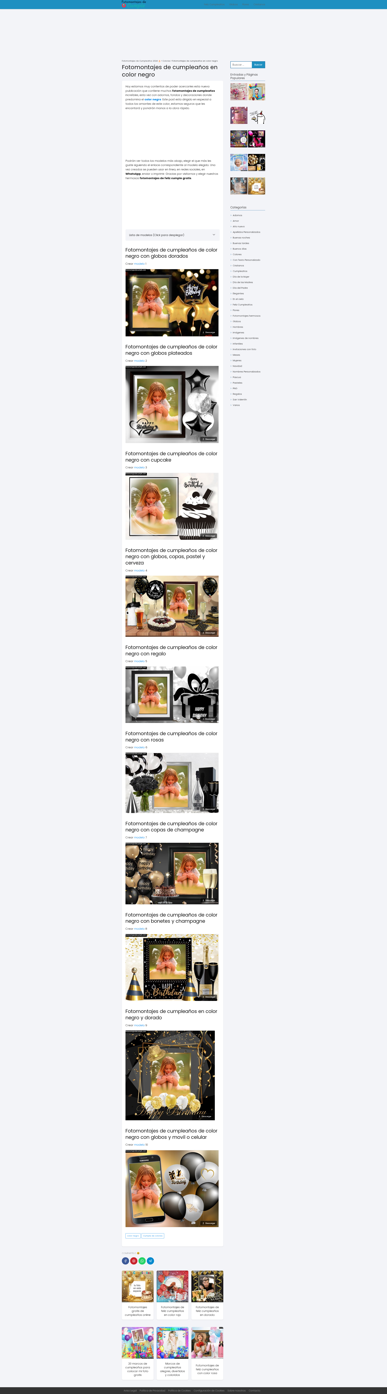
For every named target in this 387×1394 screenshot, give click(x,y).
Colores (237, 254)
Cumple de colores (153, 1235)
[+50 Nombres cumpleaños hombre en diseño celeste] (238, 186)
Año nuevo (239, 226)
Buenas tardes (241, 243)
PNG (235, 388)
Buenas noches (241, 237)
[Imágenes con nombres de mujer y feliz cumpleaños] (238, 92)
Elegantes (238, 293)
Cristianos (259, 4)
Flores (245, 4)
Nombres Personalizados (246, 371)
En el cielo (238, 299)
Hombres (238, 327)
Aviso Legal (130, 1390)
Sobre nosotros (237, 1390)
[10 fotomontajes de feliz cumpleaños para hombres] (256, 92)
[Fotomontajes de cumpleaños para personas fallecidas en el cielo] (238, 163)
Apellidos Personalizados (246, 232)
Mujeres (237, 360)
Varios (236, 405)
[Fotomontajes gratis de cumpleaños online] (256, 186)
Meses (236, 354)
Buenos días (240, 248)
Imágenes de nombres (246, 338)
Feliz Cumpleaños (214, 4)
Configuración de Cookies (209, 1390)
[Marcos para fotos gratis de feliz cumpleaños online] (238, 139)
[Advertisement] (193, 35)
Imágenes (238, 332)
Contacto (254, 1390)
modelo (139, 264)
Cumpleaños (240, 271)
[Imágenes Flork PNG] (256, 116)
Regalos (237, 394)
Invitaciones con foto (244, 349)
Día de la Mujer (241, 276)
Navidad (237, 366)
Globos (233, 4)
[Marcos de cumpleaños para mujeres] (256, 139)
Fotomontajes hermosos (246, 315)
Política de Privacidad (152, 1390)
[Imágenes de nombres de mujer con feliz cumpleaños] (238, 116)
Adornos (237, 215)
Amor (236, 220)
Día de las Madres (243, 282)
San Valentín (240, 399)
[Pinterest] (133, 1261)
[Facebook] (125, 1261)
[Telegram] (150, 1261)
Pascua (237, 377)
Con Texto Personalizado (246, 260)
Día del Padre (240, 287)
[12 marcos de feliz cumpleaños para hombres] (256, 163)
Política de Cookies (179, 1390)
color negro (133, 1235)
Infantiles (238, 343)
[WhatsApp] (142, 1261)
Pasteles (237, 382)
